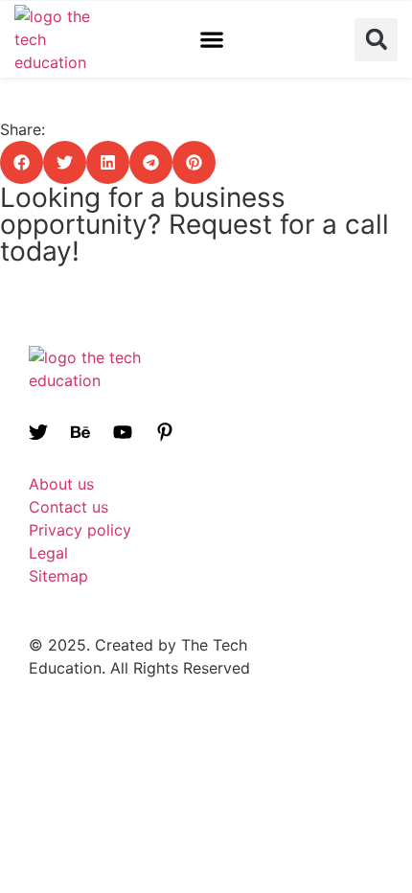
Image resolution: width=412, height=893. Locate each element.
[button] (212, 39)
